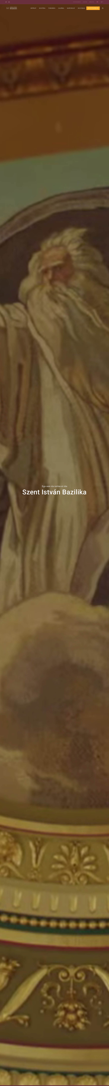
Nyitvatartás (77, 2)
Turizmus (51, 8)
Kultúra (42, 8)
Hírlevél (91, 2)
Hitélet (33, 8)
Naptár (85, 2)
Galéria (61, 8)
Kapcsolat (71, 8)
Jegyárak (81, 8)
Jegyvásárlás (93, 8)
